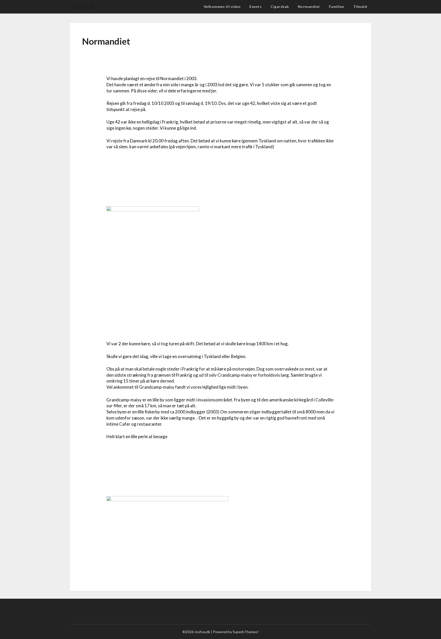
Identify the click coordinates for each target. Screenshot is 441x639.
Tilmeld (360, 6)
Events (255, 6)
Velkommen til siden (222, 6)
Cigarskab (280, 6)
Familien (336, 6)
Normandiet (309, 6)
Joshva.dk (82, 6)
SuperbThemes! (246, 632)
